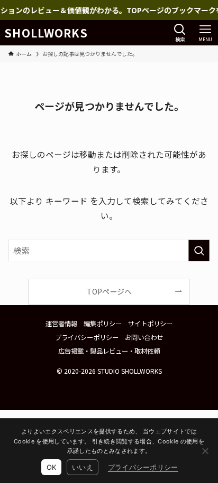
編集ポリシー (103, 323)
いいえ (82, 467)
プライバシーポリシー (87, 337)
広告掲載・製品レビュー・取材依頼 (109, 351)
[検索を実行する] (199, 250)
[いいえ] (204, 451)
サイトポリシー (150, 323)
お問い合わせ (144, 337)
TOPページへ (109, 291)
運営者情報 (61, 323)
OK (52, 467)
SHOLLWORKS (46, 33)
